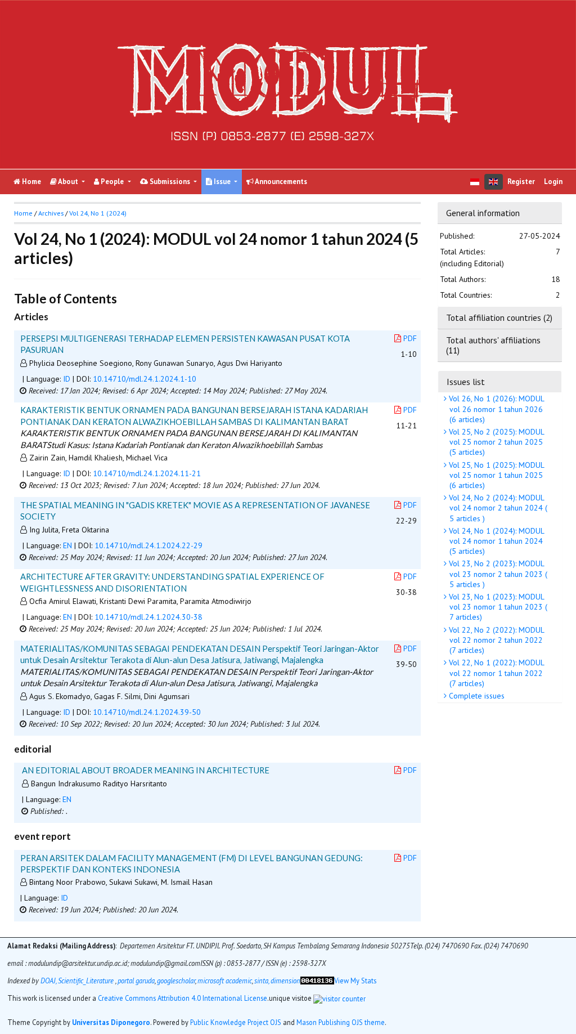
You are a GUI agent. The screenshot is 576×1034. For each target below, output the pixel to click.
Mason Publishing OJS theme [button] (340, 1022)
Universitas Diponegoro (111, 1022)
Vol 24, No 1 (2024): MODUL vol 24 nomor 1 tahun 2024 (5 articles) (495, 541)
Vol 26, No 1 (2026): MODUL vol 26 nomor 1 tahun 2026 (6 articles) (495, 408)
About (68, 181)
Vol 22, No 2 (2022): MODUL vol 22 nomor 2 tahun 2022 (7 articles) (495, 640)
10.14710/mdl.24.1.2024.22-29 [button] (148, 545)
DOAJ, (48, 980)
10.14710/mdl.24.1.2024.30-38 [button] (148, 617)
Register (521, 181)
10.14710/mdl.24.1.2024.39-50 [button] (147, 712)
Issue (222, 181)
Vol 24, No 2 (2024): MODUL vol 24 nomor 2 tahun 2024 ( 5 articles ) (497, 508)
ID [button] (66, 379)
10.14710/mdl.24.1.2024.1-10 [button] (144, 379)
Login (553, 181)
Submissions (170, 181)
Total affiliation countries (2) (499, 317)
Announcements (280, 181)
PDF (410, 338)
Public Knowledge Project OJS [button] (235, 1022)
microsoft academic (224, 980)
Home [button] (23, 213)
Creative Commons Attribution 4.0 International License (182, 997)
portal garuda (136, 980)
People (112, 181)
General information (483, 212)
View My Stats (355, 980)
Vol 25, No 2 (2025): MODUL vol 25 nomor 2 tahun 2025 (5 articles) (495, 442)
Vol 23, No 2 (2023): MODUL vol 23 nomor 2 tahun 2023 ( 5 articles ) (497, 573)
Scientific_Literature (86, 980)
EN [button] (67, 545)
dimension (285, 980)
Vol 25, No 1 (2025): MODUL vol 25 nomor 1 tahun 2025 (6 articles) (495, 475)
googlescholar (176, 980)
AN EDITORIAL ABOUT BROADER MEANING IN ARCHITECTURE (145, 770)
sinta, (261, 980)
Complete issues (476, 696)
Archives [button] (51, 213)
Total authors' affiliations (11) (493, 345)
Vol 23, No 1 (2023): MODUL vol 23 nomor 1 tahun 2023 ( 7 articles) (497, 607)
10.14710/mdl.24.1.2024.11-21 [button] (147, 473)
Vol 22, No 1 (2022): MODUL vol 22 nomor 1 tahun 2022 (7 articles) (495, 672)
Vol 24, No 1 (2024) (98, 213)
